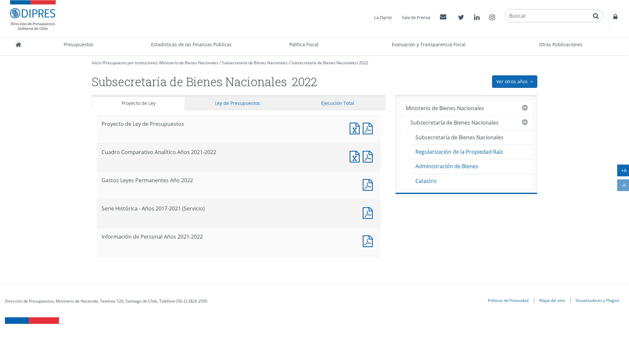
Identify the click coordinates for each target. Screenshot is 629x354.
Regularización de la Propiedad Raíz (459, 151)
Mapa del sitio (552, 300)
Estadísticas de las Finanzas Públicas (191, 44)
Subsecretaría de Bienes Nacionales (255, 63)
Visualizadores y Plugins (597, 300)
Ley (237, 103)
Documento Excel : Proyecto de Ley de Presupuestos (356, 127)
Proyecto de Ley (139, 103)
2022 (363, 63)
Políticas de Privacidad (508, 300)
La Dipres (383, 17)
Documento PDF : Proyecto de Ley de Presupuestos (369, 127)
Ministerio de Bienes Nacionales (189, 63)
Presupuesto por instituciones (131, 63)
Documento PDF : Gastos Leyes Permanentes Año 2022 (369, 184)
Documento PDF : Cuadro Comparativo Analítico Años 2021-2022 (369, 155)
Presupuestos (78, 44)
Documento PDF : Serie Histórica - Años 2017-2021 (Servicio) (369, 212)
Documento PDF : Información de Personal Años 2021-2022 (369, 240)
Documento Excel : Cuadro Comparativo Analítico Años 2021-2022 (356, 155)
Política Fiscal (303, 44)
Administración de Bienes (446, 166)
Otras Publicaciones (560, 44)
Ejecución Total (337, 103)
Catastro (426, 181)
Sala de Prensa (416, 17)
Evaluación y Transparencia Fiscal (429, 44)
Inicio (96, 63)
